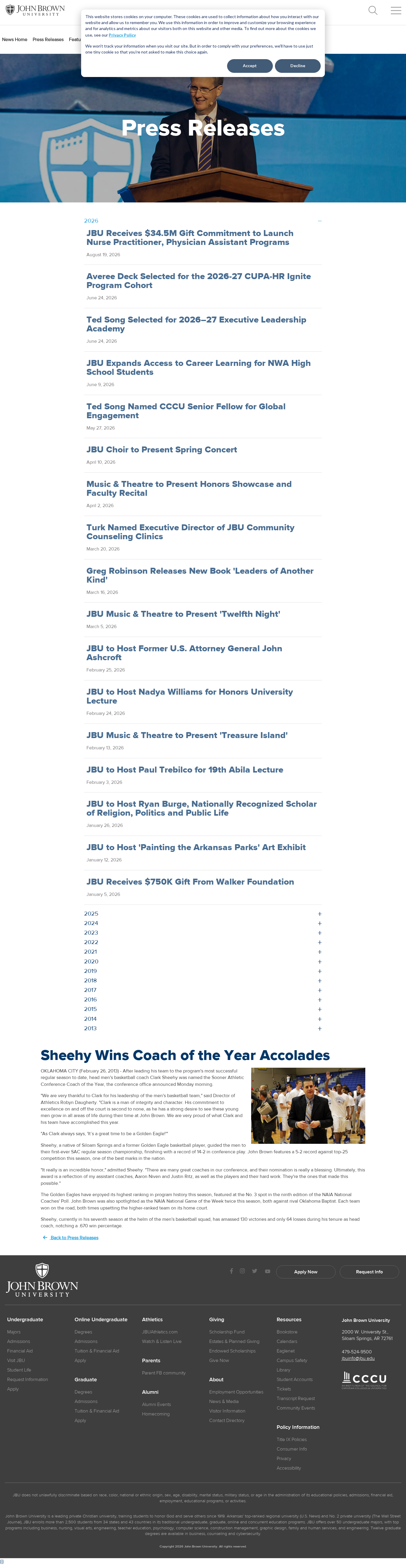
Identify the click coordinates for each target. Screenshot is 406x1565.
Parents (151, 1360)
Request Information (27, 1379)
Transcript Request (296, 1398)
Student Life (19, 1370)
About (216, 1379)
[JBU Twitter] (254, 1272)
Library (283, 1370)
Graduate (86, 1379)
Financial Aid (20, 1351)
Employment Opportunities (236, 1392)
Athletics (152, 1319)
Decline (297, 65)
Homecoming (156, 1414)
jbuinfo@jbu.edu (358, 1358)
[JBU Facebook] (231, 1272)
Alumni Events (156, 1404)
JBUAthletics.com (160, 1332)
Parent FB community (164, 1373)
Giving (216, 1319)
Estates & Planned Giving (234, 1341)
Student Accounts (295, 1379)
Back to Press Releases (74, 1238)
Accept (250, 65)
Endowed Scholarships (232, 1351)
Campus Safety (292, 1360)
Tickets (284, 1389)
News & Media (224, 1401)
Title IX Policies (292, 1439)
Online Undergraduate (101, 1319)
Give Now (219, 1360)
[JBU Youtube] (267, 1272)
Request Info (369, 1272)
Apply (13, 1389)
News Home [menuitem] (14, 40)
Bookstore (287, 1332)
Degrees (83, 1332)
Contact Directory (227, 1420)
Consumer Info (292, 1449)
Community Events (296, 1408)
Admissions (18, 1341)
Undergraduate (25, 1319)
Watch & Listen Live (162, 1341)
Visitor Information (227, 1411)
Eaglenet (286, 1351)
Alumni (150, 1392)
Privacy (284, 1458)
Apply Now (305, 1272)
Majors (14, 1332)
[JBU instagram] (242, 1272)
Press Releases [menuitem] (48, 40)
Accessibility (289, 1468)
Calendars (287, 1341)
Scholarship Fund (227, 1332)
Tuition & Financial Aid (97, 1351)
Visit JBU (16, 1360)
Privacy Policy (122, 34)
